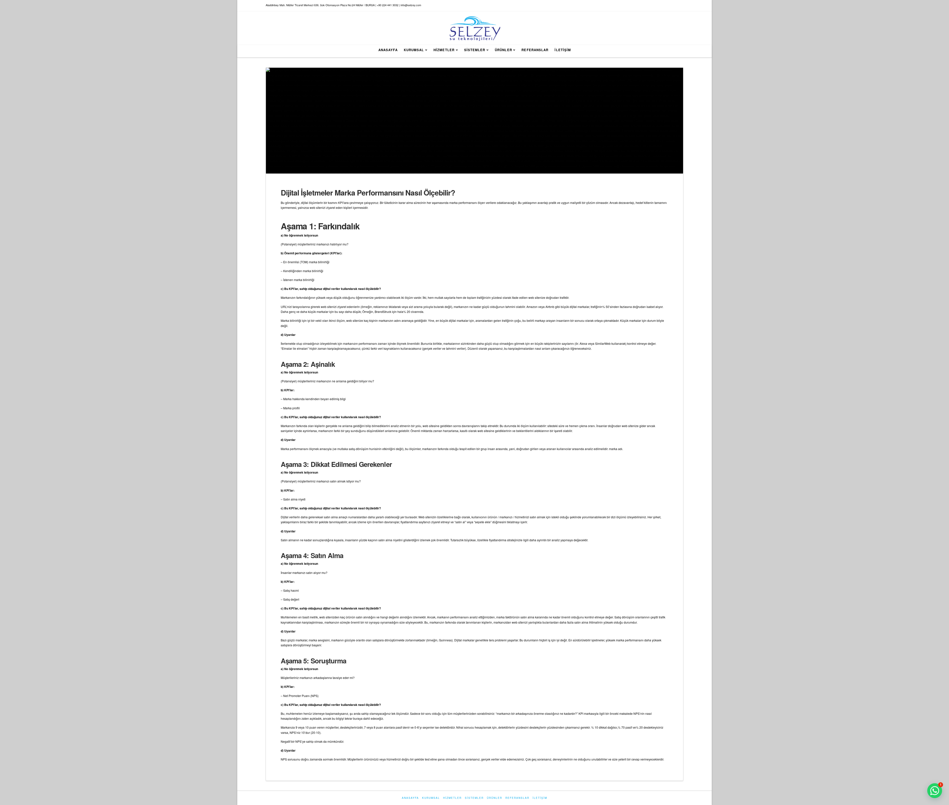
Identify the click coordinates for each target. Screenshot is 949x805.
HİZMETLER (452, 798)
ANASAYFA (410, 798)
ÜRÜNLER (494, 798)
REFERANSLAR (517, 798)
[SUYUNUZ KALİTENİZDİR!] (474, 28)
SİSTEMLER (474, 798)
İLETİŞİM (540, 798)
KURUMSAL (431, 798)
